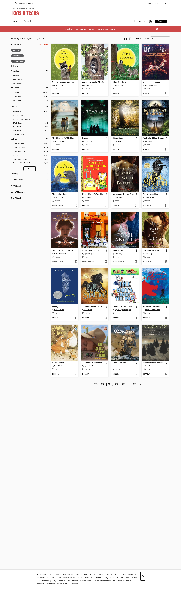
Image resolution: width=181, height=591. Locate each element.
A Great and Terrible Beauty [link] (124, 194)
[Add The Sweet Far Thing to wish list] (166, 262)
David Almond (59, 310)
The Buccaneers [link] (119, 363)
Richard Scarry (89, 197)
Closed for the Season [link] (152, 82)
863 (123, 384)
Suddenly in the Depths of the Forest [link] (154, 363)
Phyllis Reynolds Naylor (123, 310)
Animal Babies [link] (58, 363)
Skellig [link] (55, 307)
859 (96, 384)
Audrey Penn (58, 85)
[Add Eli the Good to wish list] (136, 149)
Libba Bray (118, 197)
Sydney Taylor (89, 254)
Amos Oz (148, 366)
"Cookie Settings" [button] (71, 581)
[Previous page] (81, 384)
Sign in (161, 21)
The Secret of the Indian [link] (92, 363)
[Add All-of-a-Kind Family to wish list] (105, 262)
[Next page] (140, 384)
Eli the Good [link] (118, 138)
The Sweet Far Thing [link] (151, 250)
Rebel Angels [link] (118, 250)
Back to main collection (23, 3)
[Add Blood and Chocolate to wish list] (166, 318)
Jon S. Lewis (88, 141)
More (29, 169)
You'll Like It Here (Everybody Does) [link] (154, 138)
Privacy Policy (99, 574)
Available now (18, 79)
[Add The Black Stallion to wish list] (166, 205)
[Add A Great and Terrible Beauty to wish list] (136, 205)
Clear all (43, 45)
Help (164, 3)
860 (103, 384)
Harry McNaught (60, 366)
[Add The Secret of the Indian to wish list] (105, 374)
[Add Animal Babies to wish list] (75, 374)
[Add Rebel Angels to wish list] (136, 262)
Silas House (119, 141)
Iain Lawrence (119, 366)
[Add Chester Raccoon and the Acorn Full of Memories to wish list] (75, 93)
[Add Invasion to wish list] (105, 149)
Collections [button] (29, 21)
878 (134, 384)
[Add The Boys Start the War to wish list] (136, 318)
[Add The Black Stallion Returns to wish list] (105, 318)
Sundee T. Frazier (60, 141)
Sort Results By (142, 38)
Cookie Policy (76, 584)
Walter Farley (149, 197)
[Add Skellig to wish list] (75, 318)
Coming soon (17, 83)
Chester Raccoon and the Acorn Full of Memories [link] (63, 82)
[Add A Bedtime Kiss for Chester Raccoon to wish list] (105, 93)
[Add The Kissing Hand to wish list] (75, 205)
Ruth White (148, 141)
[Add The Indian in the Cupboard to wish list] (75, 262)
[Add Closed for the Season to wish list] (166, 93)
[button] (153, 3)
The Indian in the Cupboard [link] (63, 250)
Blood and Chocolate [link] (151, 307)
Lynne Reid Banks (60, 254)
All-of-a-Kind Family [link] (90, 250)
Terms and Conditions (80, 574)
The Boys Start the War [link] (122, 307)
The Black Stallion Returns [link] (93, 307)
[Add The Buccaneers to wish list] (136, 374)
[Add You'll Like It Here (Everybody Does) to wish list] (166, 149)
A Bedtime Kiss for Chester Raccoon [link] (93, 82)
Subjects (16, 21)
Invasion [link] (86, 138)
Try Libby (67, 29)
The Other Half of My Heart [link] (63, 138)
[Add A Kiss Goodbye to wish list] (136, 93)
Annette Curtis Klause (152, 310)
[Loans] (150, 21)
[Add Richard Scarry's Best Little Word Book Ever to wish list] (105, 205)
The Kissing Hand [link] (59, 194)
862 (116, 384)
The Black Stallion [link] (150, 194)
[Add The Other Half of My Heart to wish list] (75, 149)
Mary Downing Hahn (152, 85)
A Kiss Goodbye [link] (119, 82)
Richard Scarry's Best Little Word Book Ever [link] (93, 194)
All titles (16, 76)
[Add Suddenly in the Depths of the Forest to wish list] (166, 374)
